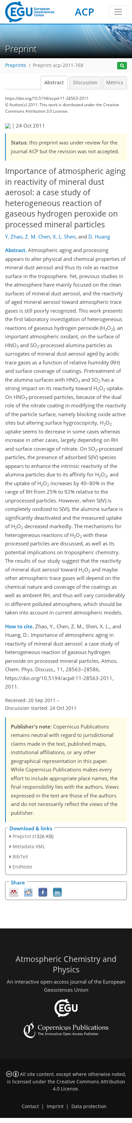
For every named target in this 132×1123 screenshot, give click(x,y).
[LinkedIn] (57, 892)
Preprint (22, 836)
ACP (84, 12)
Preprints (15, 65)
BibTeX (20, 856)
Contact (30, 1106)
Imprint (55, 1106)
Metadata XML (29, 846)
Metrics (114, 83)
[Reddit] (28, 892)
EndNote (22, 866)
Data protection (89, 1106)
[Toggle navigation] (118, 11)
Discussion (85, 83)
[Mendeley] (13, 892)
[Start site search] (122, 66)
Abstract (54, 83)
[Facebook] (42, 892)
